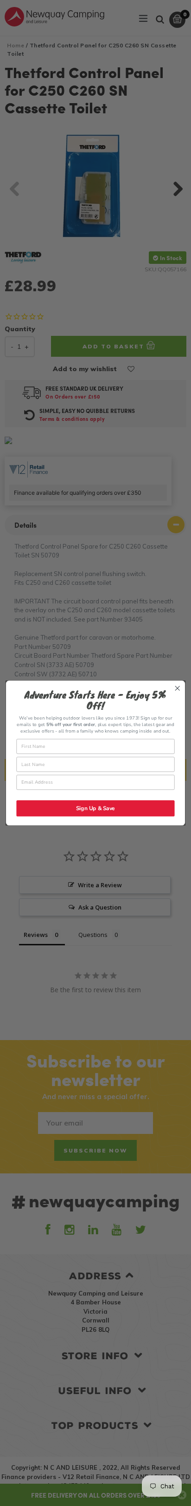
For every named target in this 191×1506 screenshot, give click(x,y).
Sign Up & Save (95, 815)
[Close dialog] (177, 680)
